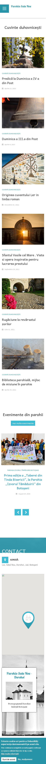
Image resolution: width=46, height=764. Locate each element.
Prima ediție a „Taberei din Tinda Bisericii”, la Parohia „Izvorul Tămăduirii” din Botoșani (23, 482)
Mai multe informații (10, 753)
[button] (28, 620)
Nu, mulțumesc (25, 759)
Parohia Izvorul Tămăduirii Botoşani (23, 470)
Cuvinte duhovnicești (11, 73)
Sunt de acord (8, 759)
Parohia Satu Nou (21, 6)
